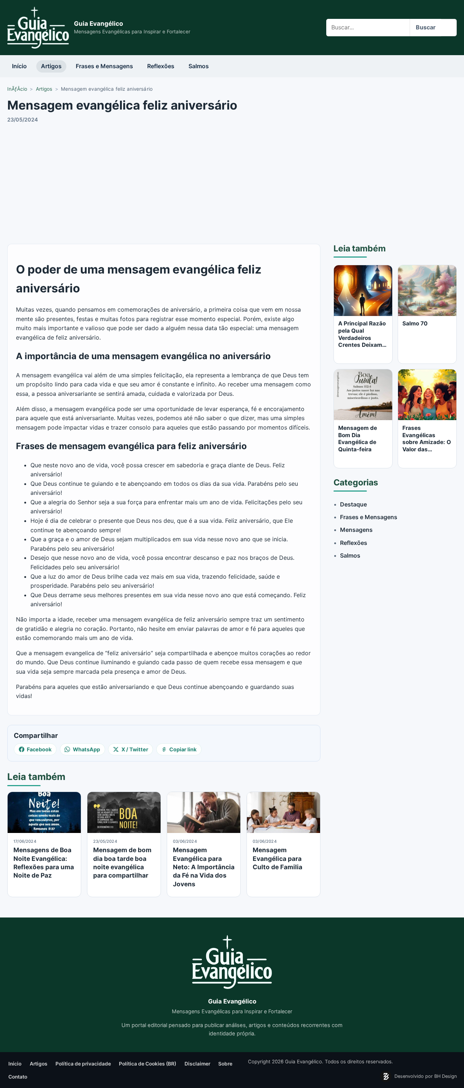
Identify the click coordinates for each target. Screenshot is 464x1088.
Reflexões (160, 66)
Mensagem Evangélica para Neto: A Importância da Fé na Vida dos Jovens (204, 866)
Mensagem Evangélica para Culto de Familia (277, 858)
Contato (17, 1077)
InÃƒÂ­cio (17, 89)
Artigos (51, 66)
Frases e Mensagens (104, 66)
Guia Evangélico (98, 23)
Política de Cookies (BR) (147, 1064)
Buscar (426, 27)
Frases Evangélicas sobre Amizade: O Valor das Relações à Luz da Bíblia (427, 445)
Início (19, 66)
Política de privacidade (83, 1064)
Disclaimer (197, 1064)
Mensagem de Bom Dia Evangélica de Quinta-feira (357, 438)
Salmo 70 (415, 323)
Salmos (198, 66)
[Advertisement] (232, 182)
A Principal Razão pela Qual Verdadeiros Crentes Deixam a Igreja (362, 338)
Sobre (225, 1064)
